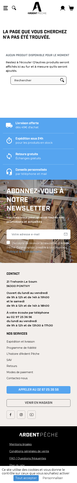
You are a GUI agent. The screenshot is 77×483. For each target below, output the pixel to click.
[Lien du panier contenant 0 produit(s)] (71, 8)
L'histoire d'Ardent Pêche (23, 353)
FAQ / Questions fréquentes (27, 458)
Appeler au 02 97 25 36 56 (39, 389)
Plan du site (17, 465)
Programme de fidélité (21, 347)
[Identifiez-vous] (63, 8)
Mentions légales (20, 444)
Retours (12, 366)
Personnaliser (53, 478)
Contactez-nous (17, 378)
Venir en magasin (38, 403)
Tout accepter (26, 478)
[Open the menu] (5, 8)
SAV (9, 360)
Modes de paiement (20, 372)
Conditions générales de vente (29, 451)
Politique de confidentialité (24, 251)
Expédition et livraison (21, 341)
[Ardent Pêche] (37, 8)
